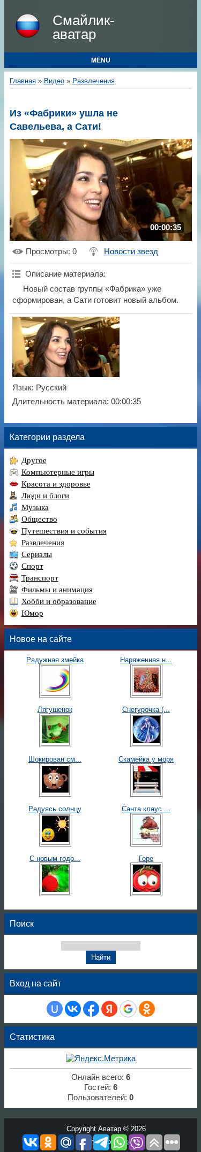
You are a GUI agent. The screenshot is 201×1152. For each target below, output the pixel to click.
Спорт (32, 566)
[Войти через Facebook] (91, 1009)
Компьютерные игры (57, 472)
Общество (39, 519)
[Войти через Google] (128, 1008)
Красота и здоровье (56, 484)
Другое (34, 460)
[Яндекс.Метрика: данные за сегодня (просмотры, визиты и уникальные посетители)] (101, 1059)
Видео (54, 81)
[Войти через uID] (55, 1009)
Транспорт (39, 578)
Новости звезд (131, 251)
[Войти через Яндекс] (109, 1009)
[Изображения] (66, 347)
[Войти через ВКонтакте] (73, 1009)
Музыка (35, 507)
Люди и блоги (45, 495)
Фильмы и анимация (57, 589)
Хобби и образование (58, 601)
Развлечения (93, 81)
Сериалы (36, 554)
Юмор (32, 613)
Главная (23, 81)
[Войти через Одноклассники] (147, 1009)
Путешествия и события (64, 531)
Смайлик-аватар (84, 27)
